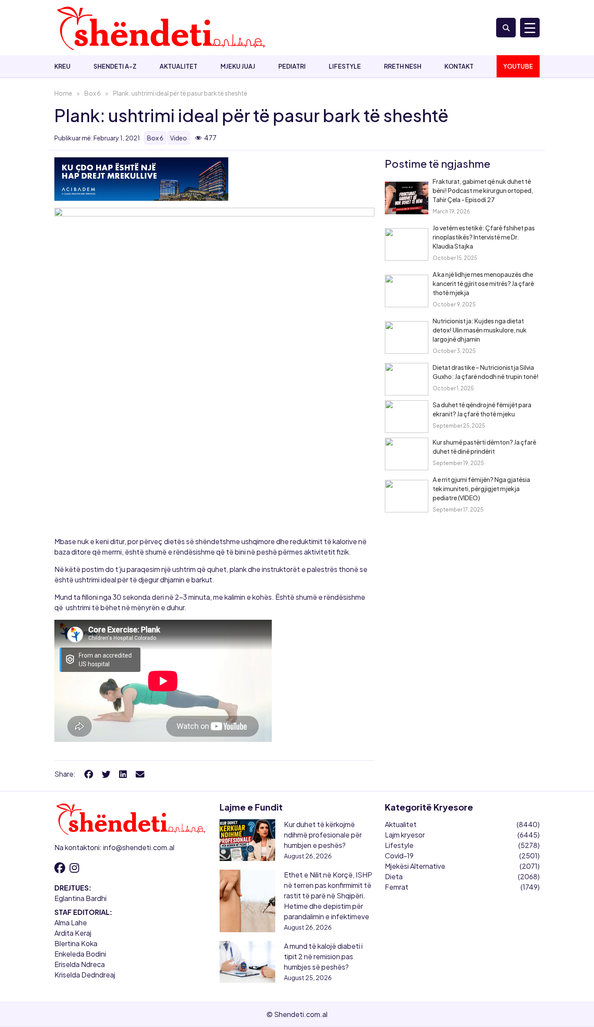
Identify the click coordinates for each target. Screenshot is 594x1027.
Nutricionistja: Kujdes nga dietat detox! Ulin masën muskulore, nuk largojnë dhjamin (480, 330)
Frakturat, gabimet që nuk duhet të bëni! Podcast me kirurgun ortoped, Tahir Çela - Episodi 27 (483, 190)
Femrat (396, 886)
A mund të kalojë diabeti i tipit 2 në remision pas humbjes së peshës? (323, 956)
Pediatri (292, 66)
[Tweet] (106, 773)
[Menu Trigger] (530, 27)
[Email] (140, 773)
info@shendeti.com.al (138, 847)
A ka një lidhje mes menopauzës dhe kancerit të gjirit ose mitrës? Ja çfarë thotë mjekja (483, 283)
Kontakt (459, 66)
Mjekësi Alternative (415, 866)
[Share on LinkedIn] (123, 773)
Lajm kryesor (405, 834)
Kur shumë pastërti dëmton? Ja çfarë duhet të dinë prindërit (484, 446)
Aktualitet (178, 66)
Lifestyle (345, 66)
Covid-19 (399, 855)
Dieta (394, 876)
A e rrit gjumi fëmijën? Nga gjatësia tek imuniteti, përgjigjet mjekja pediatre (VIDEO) (481, 488)
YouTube (518, 66)
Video (178, 138)
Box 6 (92, 93)
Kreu (62, 66)
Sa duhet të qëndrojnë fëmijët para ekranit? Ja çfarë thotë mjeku (482, 409)
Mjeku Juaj (237, 66)
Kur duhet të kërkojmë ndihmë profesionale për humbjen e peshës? (323, 835)
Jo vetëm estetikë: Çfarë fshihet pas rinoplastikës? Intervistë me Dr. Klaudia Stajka (484, 237)
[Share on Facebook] (88, 773)
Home (63, 93)
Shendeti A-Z (115, 66)
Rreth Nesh (402, 66)
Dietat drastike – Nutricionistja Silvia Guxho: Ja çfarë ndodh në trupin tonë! (486, 371)
